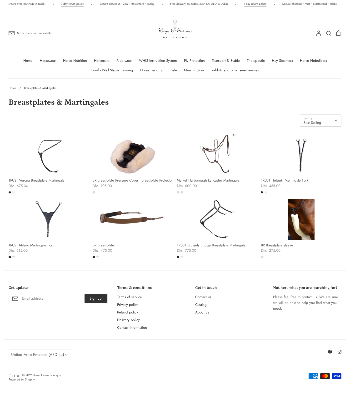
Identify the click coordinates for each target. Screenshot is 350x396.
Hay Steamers (282, 60)
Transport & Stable (226, 60)
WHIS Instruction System (158, 60)
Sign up (96, 298)
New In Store (194, 70)
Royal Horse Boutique (47, 375)
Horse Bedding (152, 70)
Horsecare (102, 60)
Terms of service (129, 297)
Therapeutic (256, 60)
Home (28, 60)
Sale (174, 70)
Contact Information (132, 327)
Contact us (203, 297)
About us (202, 312)
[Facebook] (330, 351)
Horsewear (48, 60)
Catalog (201, 304)
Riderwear (124, 60)
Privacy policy (127, 304)
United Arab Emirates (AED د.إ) (37, 354)
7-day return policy (71, 4)
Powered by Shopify (22, 379)
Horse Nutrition (75, 60)
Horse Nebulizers (313, 60)
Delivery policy (128, 320)
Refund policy (127, 312)
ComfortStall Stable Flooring (112, 70)
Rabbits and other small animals (235, 70)
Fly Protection (194, 60)
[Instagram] (339, 351)
